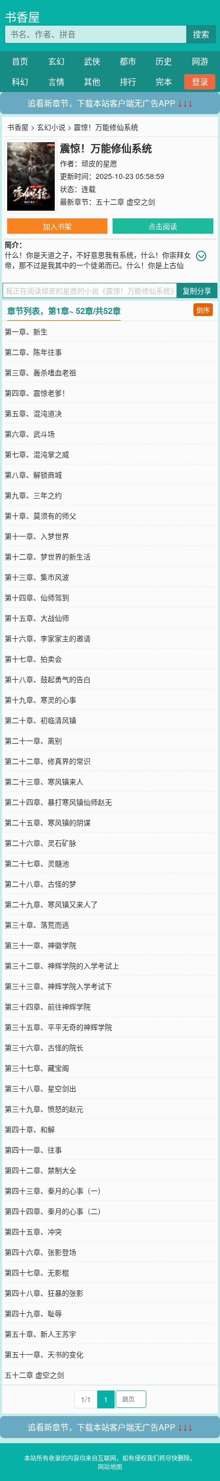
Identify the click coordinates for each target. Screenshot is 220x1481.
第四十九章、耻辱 (33, 1313)
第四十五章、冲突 (33, 1231)
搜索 (201, 34)
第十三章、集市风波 (37, 577)
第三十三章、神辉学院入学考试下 (58, 986)
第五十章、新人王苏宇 (40, 1334)
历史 (164, 61)
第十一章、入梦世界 (37, 536)
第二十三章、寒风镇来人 (44, 781)
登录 (200, 81)
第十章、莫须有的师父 (40, 515)
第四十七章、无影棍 (37, 1272)
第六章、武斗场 (30, 434)
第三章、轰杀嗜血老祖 (40, 372)
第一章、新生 (26, 331)
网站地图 (110, 1466)
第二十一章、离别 (33, 740)
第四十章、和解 (30, 1129)
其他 (92, 81)
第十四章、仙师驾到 (37, 597)
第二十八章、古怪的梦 (40, 884)
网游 (200, 61)
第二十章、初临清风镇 (40, 720)
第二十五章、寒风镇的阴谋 (48, 822)
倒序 (203, 310)
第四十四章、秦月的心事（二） (55, 1211)
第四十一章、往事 (33, 1150)
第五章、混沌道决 (33, 413)
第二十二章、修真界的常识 (48, 761)
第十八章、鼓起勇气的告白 (48, 679)
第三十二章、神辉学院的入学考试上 (62, 965)
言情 (56, 81)
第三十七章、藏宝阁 (37, 1068)
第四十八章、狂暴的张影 (44, 1293)
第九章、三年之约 (33, 495)
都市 (128, 61)
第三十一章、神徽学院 (40, 945)
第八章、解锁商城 (33, 474)
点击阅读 (162, 226)
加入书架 (57, 226)
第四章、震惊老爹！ (37, 393)
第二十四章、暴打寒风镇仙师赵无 (58, 802)
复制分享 (197, 290)
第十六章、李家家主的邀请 (48, 638)
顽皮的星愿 (99, 163)
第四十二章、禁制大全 (40, 1170)
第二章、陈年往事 (33, 352)
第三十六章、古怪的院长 (44, 1047)
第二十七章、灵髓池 (37, 863)
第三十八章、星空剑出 (40, 1088)
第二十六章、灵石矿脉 (40, 843)
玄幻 (56, 61)
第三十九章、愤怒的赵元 (44, 1109)
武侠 (92, 61)
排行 (128, 81)
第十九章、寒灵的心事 (40, 699)
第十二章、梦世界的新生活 (48, 556)
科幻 (20, 81)
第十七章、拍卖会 (33, 659)
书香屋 (22, 16)
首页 (20, 61)
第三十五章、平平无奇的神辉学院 (58, 1027)
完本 (164, 81)
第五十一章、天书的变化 (44, 1354)
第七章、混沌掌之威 (37, 454)
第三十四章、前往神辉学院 (48, 1006)
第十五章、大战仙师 (37, 618)
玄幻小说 (51, 127)
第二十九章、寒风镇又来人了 (51, 904)
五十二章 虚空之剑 (125, 201)
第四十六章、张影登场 (40, 1252)
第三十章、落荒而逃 (37, 924)
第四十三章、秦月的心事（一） (55, 1190)
